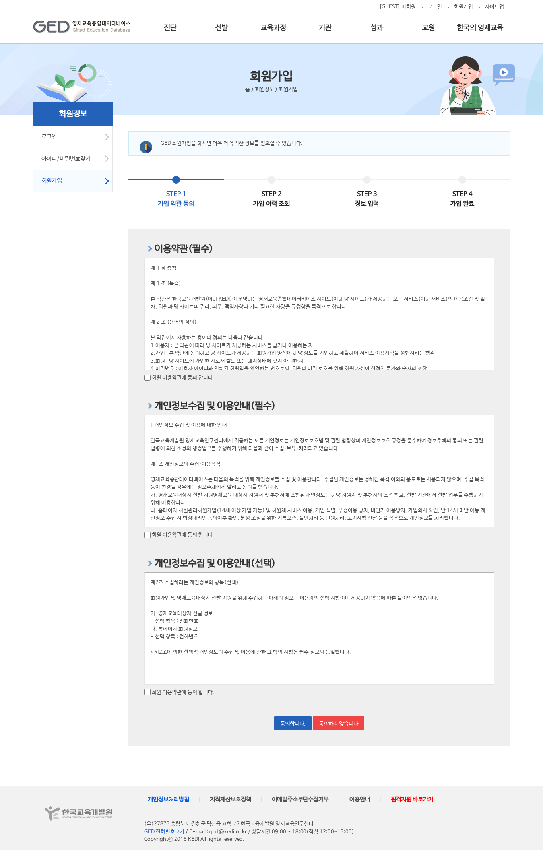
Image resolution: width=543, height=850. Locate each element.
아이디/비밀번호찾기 (66, 158)
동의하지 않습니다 (338, 724)
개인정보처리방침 (168, 799)
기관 (325, 28)
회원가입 (463, 7)
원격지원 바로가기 (412, 799)
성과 (376, 28)
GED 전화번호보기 (164, 832)
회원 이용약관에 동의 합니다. (183, 378)
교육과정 (273, 28)
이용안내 (359, 799)
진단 (170, 28)
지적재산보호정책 (230, 799)
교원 (428, 28)
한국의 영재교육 (480, 28)
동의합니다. (293, 724)
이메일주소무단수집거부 (300, 799)
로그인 (435, 7)
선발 (221, 28)
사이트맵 (494, 7)
